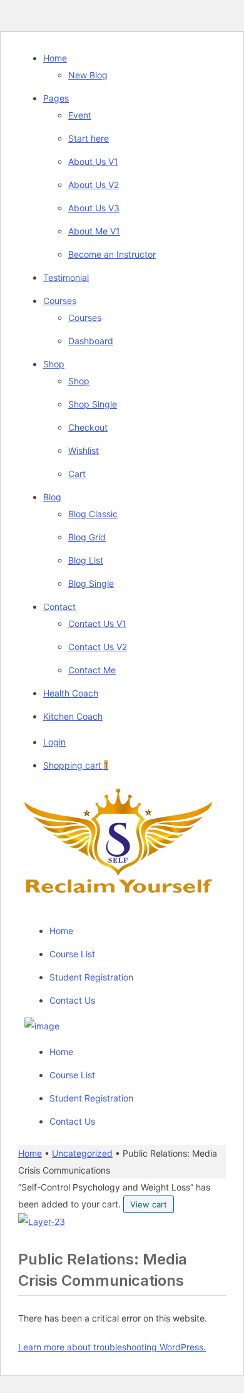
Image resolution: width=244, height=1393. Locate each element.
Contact (59, 606)
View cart (148, 1204)
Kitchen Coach (73, 716)
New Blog (88, 75)
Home (55, 58)
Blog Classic (93, 513)
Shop (53, 364)
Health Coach (70, 693)
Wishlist (83, 450)
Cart (77, 473)
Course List (72, 954)
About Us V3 (93, 207)
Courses (59, 300)
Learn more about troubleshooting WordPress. (112, 1347)
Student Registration (91, 977)
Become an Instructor (112, 254)
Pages (56, 98)
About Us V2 (93, 184)
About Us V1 (93, 161)
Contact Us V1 (97, 623)
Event (79, 115)
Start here (88, 138)
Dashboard (90, 340)
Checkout (88, 427)
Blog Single (91, 583)
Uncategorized (82, 1153)
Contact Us (72, 1000)
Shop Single (92, 404)
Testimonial (66, 277)
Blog (52, 496)
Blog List (85, 560)
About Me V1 (94, 231)
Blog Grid (87, 537)
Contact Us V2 (97, 646)
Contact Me (92, 670)
